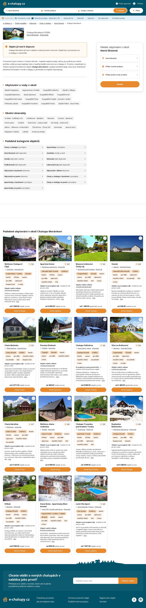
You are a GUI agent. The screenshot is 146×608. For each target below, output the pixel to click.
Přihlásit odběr (128, 581)
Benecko (50, 118)
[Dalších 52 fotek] (55, 488)
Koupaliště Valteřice (51, 90)
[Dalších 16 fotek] (19, 329)
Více (17, 302)
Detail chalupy (19, 311)
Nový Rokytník (83, 507)
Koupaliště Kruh (63, 94)
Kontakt (103, 601)
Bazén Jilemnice (30, 94)
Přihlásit (140, 4)
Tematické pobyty (118, 18)
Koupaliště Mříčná (46, 94)
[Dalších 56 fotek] (90, 408)
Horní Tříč (45, 509)
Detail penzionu (55, 390)
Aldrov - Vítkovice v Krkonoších (17, 127)
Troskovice (81, 429)
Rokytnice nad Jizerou (49, 267)
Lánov (89, 348)
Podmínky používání (45, 598)
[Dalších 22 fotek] (126, 248)
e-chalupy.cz (7, 23)
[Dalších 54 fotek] (55, 248)
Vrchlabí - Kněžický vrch (14, 118)
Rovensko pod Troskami (86, 269)
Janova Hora (70, 127)
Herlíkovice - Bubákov (35, 118)
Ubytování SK (68, 18)
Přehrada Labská (11, 103)
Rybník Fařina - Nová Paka (69, 103)
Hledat (121, 10)
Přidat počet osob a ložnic (116, 75)
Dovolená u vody (24, 18)
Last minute (9, 18)
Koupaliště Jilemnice (12, 94)
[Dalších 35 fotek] (90, 329)
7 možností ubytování (47, 366)
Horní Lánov (9, 123)
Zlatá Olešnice (11, 348)
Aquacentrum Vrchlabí (30, 90)
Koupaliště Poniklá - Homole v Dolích (56, 99)
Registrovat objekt (107, 598)
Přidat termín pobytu (114, 66)
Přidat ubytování (125, 4)
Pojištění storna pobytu (78, 601)
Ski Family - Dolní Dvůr (59, 123)
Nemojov (116, 348)
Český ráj (99, 269)
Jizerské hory (18, 269)
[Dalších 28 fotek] (55, 329)
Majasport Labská (12, 131)
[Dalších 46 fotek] (126, 329)
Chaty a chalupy (45, 23)
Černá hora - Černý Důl (41, 127)
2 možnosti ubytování (119, 369)
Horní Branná (59, 23)
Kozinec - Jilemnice (65, 118)
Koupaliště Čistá (32, 99)
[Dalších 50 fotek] (90, 248)
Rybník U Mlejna (69, 90)
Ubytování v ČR (54, 18)
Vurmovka (58, 127)
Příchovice (10, 427)
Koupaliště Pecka (48, 103)
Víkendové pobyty (41, 18)
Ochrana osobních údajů (78, 598)
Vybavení (91, 18)
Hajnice (116, 267)
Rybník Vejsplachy (12, 90)
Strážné (21, 123)
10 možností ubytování (83, 287)
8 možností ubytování (47, 530)
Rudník (44, 429)
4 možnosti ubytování (12, 290)
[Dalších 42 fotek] (19, 248)
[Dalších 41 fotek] (126, 408)
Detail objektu (55, 311)
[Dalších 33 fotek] (55, 408)
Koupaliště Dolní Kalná (13, 99)
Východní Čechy (125, 267)
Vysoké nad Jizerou (56, 509)
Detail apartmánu (91, 469)
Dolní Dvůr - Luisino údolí (37, 123)
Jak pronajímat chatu (45, 601)
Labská (25, 131)
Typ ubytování (103, 18)
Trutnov (91, 507)
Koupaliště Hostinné (30, 103)
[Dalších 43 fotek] (19, 488)
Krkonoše (32, 23)
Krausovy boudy (38, 131)
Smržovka (10, 269)
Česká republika (20, 23)
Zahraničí (80, 18)
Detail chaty (20, 390)
